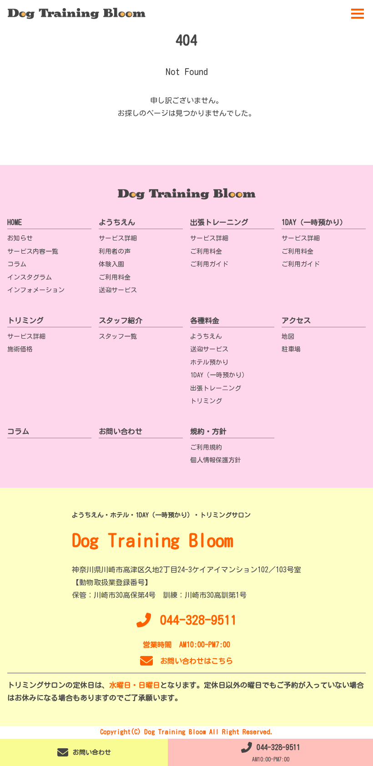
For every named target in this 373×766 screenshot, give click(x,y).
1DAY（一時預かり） (314, 222)
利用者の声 (115, 251)
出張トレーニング (219, 222)
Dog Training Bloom (152, 540)
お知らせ (20, 238)
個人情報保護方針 (215, 460)
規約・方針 (208, 431)
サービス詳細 (118, 238)
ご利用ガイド (209, 264)
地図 (288, 336)
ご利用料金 (115, 277)
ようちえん (117, 222)
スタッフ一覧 (118, 336)
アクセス (296, 320)
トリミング (25, 320)
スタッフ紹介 (120, 320)
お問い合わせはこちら (196, 661)
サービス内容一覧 (32, 251)
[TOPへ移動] (76, 13)
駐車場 (291, 349)
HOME (14, 222)
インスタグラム (29, 277)
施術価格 (20, 349)
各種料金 (204, 320)
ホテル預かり (209, 362)
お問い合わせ (120, 431)
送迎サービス (118, 290)
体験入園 (111, 264)
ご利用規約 (206, 447)
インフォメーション (36, 290)
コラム (16, 264)
